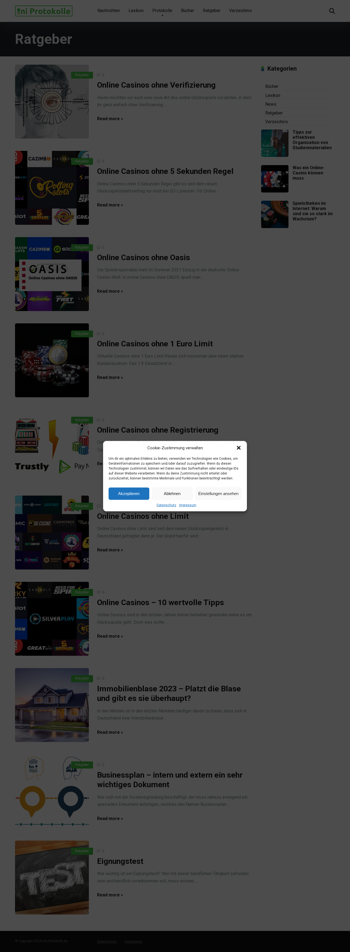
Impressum (187, 505)
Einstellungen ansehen (218, 493)
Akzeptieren (128, 493)
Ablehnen (172, 493)
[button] (238, 447)
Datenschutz (166, 505)
